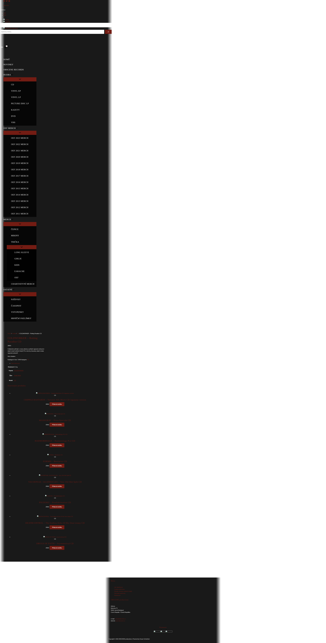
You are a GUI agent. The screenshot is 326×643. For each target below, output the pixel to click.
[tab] (51, 363)
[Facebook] (4, 1)
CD (12, 84)
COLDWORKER (18, 370)
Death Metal (17, 375)
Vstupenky (17, 312)
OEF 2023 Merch (19, 138)
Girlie (18, 259)
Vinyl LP (16, 97)
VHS (13, 122)
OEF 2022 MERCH (19, 144)
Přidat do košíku (57, 404)
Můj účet (6, 5)
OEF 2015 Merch (19, 188)
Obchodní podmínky (119, 593)
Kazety (15, 110)
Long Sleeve (21, 252)
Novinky (8, 64)
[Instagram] (9, 1)
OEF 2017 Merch (19, 176)
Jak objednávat (118, 587)
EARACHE (19, 271)
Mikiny (15, 235)
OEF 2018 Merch (19, 169)
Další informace (15, 363)
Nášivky (16, 299)
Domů (6, 59)
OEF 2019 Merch (19, 163)
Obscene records (13, 70)
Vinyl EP (16, 91)
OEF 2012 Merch (19, 207)
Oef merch (9, 128)
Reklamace (117, 595)
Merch (7, 219)
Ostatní (7, 290)
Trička (15, 242)
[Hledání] (108, 32)
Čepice (15, 229)
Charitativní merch (22, 284)
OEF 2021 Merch (19, 151)
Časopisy (16, 306)
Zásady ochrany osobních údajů (123, 591)
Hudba (7, 75)
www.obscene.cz (120, 621)
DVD (13, 116)
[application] (12, 74)
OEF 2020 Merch (19, 157)
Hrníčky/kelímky (21, 318)
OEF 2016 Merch (19, 182)
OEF (16, 277)
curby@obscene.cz (120, 619)
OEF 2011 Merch (19, 214)
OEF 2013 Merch (19, 201)
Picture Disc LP (20, 103)
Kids (16, 265)
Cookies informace (119, 589)
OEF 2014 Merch (19, 195)
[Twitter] (6, 1)
